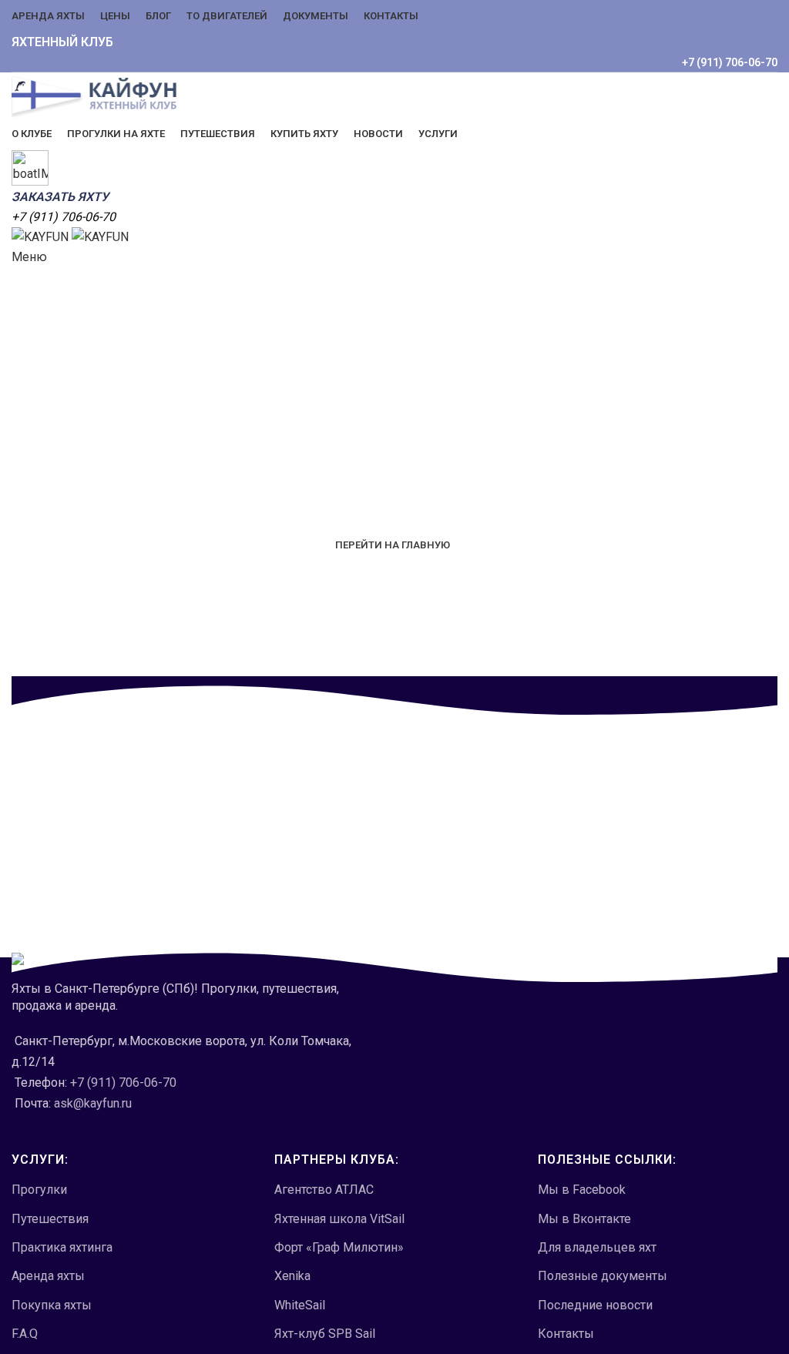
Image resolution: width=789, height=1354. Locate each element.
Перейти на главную (392, 545)
